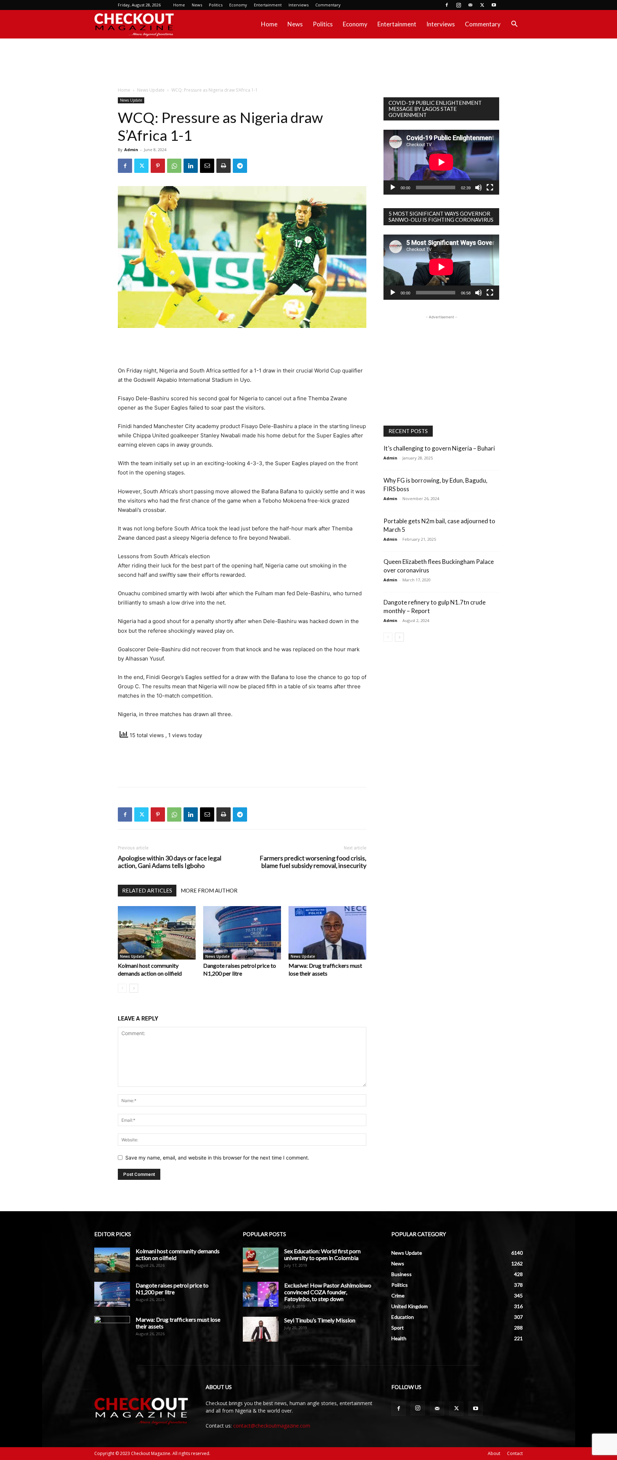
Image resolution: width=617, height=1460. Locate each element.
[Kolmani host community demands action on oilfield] (157, 933)
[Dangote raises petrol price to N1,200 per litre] (242, 933)
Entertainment (268, 4)
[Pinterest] (158, 166)
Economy (238, 4)
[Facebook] (446, 5)
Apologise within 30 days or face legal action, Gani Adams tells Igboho (169, 861)
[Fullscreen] (489, 187)
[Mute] (478, 187)
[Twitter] (482, 5)
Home (179, 4)
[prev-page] (122, 988)
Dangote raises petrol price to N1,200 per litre (172, 1288)
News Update (151, 90)
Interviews (298, 4)
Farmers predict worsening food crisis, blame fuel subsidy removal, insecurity (313, 861)
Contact (515, 1453)
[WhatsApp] (174, 166)
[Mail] (470, 5)
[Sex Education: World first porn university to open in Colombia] (261, 1260)
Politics (215, 4)
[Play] (392, 187)
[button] (514, 24)
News (197, 4)
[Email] (207, 166)
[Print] (223, 166)
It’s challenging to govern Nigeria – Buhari (439, 448)
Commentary (328, 4)
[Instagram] (458, 5)
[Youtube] (493, 5)
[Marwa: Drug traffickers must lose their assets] (327, 933)
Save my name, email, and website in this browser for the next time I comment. (217, 1158)
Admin (131, 149)
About (494, 1453)
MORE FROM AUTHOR (209, 890)
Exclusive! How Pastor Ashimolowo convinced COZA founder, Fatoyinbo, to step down (327, 1292)
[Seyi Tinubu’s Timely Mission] (261, 1329)
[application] (441, 162)
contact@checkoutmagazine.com (271, 1425)
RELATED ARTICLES (147, 890)
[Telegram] (240, 166)
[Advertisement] (308, 63)
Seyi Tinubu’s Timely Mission (319, 1320)
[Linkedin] (191, 166)
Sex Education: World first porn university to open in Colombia (322, 1254)
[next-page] (133, 988)
